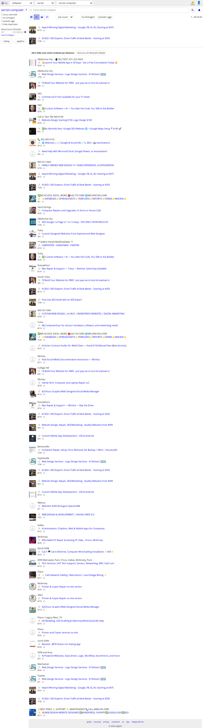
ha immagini (9, 17)
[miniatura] (36, 17)
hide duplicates (10, 24)
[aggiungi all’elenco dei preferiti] (39, 27)
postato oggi (9, 21)
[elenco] (31, 17)
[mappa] (47, 17)
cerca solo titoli (10, 14)
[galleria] (41, 17)
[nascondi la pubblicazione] (44, 30)
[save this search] (199, 10)
